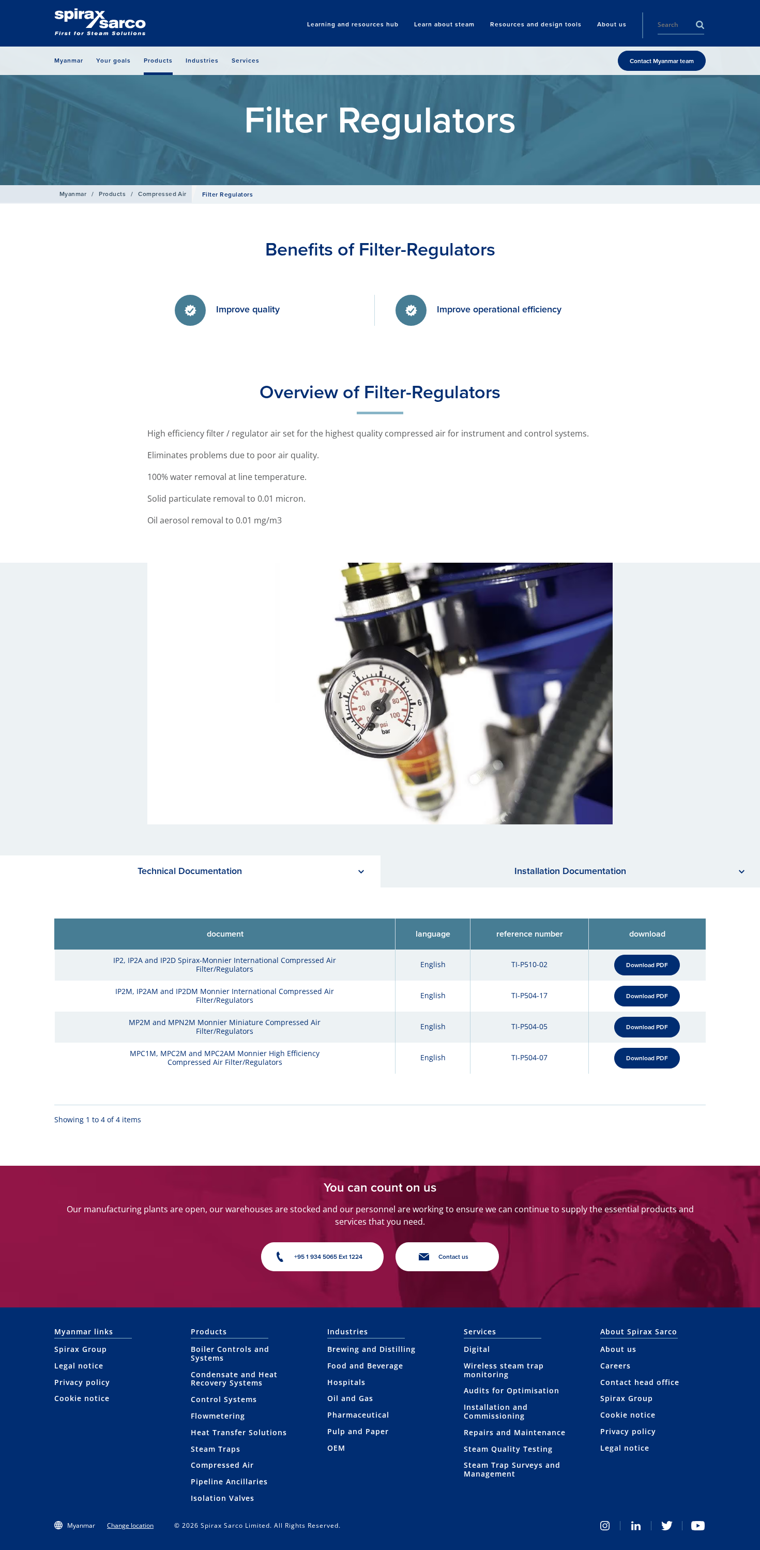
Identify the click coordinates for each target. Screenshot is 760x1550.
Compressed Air (162, 194)
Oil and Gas (350, 1398)
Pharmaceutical (358, 1415)
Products (112, 194)
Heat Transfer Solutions (239, 1432)
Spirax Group (80, 1349)
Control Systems (224, 1399)
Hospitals (346, 1382)
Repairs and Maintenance (515, 1432)
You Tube (698, 1525)
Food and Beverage (365, 1366)
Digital (477, 1349)
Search (700, 25)
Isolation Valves (222, 1498)
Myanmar (72, 194)
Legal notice (78, 1366)
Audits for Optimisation (511, 1390)
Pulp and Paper (358, 1431)
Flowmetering (218, 1416)
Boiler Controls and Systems (230, 1353)
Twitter (667, 1525)
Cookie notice (82, 1398)
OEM (336, 1448)
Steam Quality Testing (508, 1449)
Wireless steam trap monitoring (504, 1370)
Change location (130, 1525)
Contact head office (639, 1382)
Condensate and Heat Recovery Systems (234, 1379)
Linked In (636, 1525)
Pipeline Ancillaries (229, 1481)
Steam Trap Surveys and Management (512, 1469)
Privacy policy (82, 1382)
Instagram (605, 1525)
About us (618, 1349)
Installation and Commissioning (496, 1411)
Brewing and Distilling (371, 1349)
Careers (615, 1366)
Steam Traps (215, 1449)
